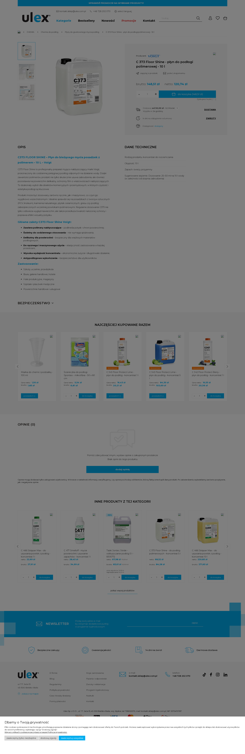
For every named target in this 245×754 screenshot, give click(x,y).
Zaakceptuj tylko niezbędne (21, 738)
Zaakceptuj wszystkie (72, 738)
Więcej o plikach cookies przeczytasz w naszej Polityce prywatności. (36, 732)
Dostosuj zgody (48, 738)
